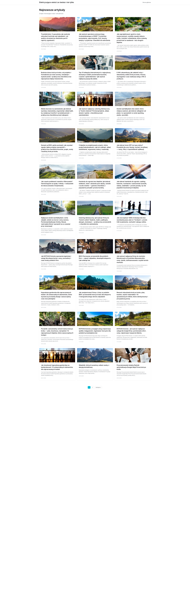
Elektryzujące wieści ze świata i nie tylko (56, 2)
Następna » (98, 387)
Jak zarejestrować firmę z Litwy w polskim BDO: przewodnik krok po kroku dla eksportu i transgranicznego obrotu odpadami (95, 295)
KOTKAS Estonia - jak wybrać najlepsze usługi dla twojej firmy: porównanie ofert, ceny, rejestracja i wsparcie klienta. (131, 331)
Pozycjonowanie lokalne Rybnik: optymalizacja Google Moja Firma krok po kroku (131, 367)
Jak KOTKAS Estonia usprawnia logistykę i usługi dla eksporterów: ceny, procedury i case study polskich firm (56, 258)
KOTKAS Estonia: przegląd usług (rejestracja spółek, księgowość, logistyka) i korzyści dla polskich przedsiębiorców (95, 331)
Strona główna (147, 2)
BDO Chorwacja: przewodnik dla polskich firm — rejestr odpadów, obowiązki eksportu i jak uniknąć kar (95, 258)
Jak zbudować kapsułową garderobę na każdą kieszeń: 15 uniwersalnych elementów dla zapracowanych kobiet (57, 367)
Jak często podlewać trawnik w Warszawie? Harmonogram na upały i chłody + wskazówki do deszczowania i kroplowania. (57, 184)
